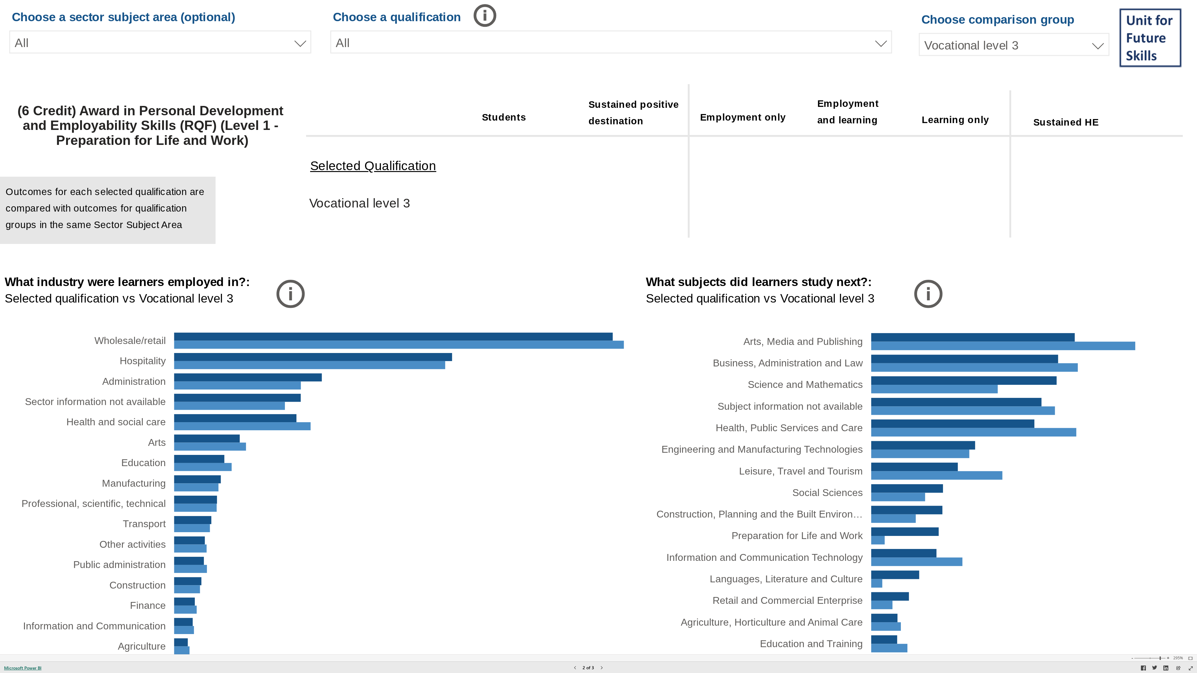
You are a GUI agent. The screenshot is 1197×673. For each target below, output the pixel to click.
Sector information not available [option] (95, 401)
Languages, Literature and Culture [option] (786, 579)
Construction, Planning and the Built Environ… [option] (759, 514)
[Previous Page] (575, 668)
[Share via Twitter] (1154, 668)
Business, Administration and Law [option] (788, 363)
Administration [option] (134, 381)
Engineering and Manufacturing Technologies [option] (762, 449)
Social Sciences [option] (827, 492)
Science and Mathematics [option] (805, 384)
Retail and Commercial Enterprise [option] (788, 600)
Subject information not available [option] (790, 406)
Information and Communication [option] (94, 626)
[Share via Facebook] (1143, 668)
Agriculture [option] (142, 646)
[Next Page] (602, 668)
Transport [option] (144, 523)
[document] (857, 112)
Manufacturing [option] (134, 483)
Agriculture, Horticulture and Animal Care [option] (772, 622)
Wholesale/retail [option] (130, 340)
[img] (1151, 37)
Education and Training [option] (811, 643)
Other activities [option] (132, 544)
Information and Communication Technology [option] (764, 557)
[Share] (1178, 668)
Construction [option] (137, 585)
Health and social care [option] (116, 421)
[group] (160, 31)
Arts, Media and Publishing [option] (803, 341)
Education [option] (143, 462)
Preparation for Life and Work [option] (797, 535)
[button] (490, 15)
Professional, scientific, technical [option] (94, 503)
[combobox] (160, 42)
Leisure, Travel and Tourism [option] (801, 471)
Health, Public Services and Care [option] (789, 427)
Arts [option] (157, 442)
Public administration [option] (119, 564)
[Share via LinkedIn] (1165, 668)
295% (1178, 658)
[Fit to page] (1188, 658)
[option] (973, 337)
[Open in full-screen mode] (1190, 668)
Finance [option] (148, 605)
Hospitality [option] (143, 360)
